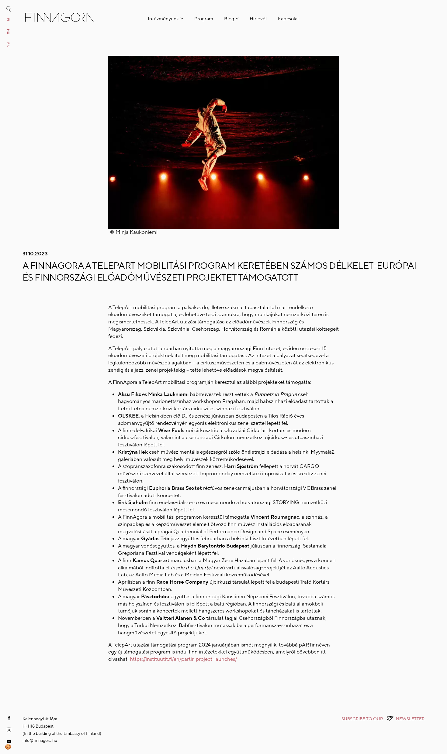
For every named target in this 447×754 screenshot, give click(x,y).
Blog (229, 18)
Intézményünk (163, 18)
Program (203, 18)
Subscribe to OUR (382, 719)
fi (8, 19)
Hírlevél (258, 18)
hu (8, 31)
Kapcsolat (288, 18)
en (8, 44)
